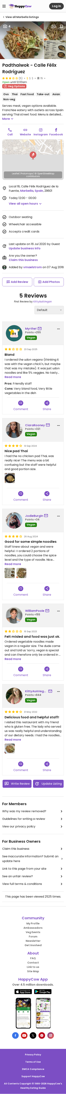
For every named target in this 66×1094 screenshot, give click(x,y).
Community (33, 918)
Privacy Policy (33, 1054)
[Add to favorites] (61, 26)
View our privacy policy (18, 826)
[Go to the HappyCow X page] (33, 1035)
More (6, 119)
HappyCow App (33, 979)
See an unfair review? (17, 876)
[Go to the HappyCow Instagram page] (50, 1035)
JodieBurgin (34, 516)
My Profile (33, 923)
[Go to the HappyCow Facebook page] (15, 1035)
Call (10, 134)
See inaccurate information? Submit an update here (30, 858)
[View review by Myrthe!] (14, 333)
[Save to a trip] (53, 26)
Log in (56, 6)
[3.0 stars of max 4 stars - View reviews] (10, 78)
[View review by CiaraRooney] (14, 430)
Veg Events (33, 932)
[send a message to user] (40, 329)
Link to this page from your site (24, 869)
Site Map (33, 971)
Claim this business (23, 260)
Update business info (25, 248)
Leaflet (15, 173)
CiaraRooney (35, 425)
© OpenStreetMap (44, 173)
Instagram (41, 134)
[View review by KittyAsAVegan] (14, 696)
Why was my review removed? (24, 811)
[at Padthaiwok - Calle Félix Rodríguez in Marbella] (22, 40)
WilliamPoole (34, 611)
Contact (33, 962)
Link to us (33, 967)
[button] (33, 155)
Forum (33, 936)
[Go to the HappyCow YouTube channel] (24, 1035)
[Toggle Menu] (4, 6)
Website (25, 134)
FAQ (33, 958)
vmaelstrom (32, 267)
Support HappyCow (33, 1076)
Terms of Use (33, 1061)
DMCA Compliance (33, 1069)
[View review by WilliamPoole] (14, 615)
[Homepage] (20, 6)
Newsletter (33, 941)
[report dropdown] (58, 329)
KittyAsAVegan (42, 301)
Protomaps (27, 173)
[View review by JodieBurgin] (14, 520)
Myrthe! (31, 329)
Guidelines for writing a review (23, 819)
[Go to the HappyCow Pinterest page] (41, 1035)
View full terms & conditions (22, 884)
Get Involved (33, 945)
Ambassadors (33, 928)
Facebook (56, 134)
